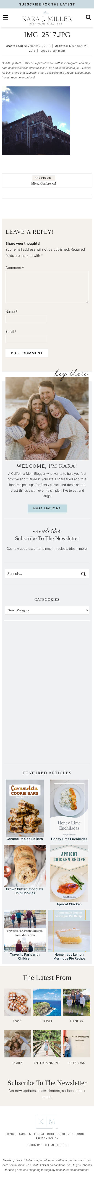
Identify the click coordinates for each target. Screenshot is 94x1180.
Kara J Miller (47, 18)
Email (10, 331)
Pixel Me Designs (55, 1145)
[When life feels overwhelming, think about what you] (26, 742)
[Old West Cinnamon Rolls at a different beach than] (68, 672)
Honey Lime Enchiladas (69, 839)
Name (11, 311)
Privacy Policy (47, 1138)
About (81, 1134)
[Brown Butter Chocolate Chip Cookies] (25, 885)
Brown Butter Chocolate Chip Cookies (24, 891)
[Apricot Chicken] (69, 900)
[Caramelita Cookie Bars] (25, 835)
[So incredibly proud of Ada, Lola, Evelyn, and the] (68, 648)
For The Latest (47, 4)
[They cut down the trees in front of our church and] (26, 695)
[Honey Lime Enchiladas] (69, 835)
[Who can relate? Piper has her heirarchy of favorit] (68, 719)
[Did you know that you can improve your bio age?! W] (26, 648)
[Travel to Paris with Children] (25, 950)
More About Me (47, 508)
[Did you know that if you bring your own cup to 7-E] (68, 695)
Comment (14, 268)
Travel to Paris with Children (25, 956)
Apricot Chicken (69, 904)
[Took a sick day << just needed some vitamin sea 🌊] (26, 672)
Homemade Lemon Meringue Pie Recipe (69, 956)
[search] (88, 17)
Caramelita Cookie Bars (25, 839)
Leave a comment (53, 50)
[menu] (5, 17)
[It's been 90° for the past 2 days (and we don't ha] (26, 719)
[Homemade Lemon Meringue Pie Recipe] (69, 950)
